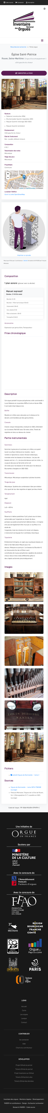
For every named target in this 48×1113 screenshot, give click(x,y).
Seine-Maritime (16, 58)
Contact (24, 1022)
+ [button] (8, 173)
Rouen (5, 58)
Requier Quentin (11, 121)
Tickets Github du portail (24, 1069)
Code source (9, 2)
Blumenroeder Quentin (14, 119)
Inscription (30, 2)
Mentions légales (25, 1099)
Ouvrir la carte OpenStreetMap (15, 194)
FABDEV (7, 1103)
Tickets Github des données (24, 1081)
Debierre (9, 116)
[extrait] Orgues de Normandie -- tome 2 (25, 775)
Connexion (20, 2)
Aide (24, 1044)
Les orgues (24, 1014)
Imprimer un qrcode (24, 255)
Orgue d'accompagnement (35, 58)
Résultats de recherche (18, 47)
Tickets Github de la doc (24, 1077)
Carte (24, 1010)
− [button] (8, 177)
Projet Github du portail (24, 1065)
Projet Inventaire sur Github (24, 1073)
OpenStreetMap (30, 188)
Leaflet (21, 188)
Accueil (24, 1006)
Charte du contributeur (24, 1048)
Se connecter (24, 1040)
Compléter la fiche (25, 73)
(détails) (25, 260)
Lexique (24, 1018)
